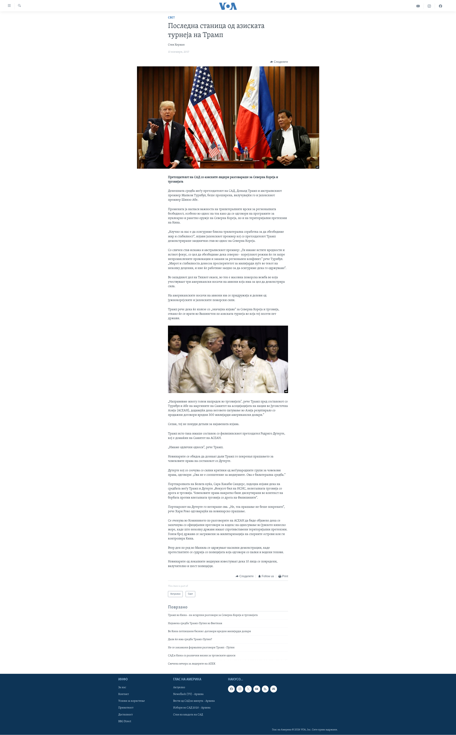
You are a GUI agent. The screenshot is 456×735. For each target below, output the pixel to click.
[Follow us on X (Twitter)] (248, 689)
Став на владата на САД (188, 714)
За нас (122, 687)
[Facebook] (440, 6)
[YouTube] (418, 6)
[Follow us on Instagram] (239, 689)
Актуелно (179, 687)
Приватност (125, 707)
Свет (171, 17)
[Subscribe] (273, 689)
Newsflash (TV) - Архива (188, 694)
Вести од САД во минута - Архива (194, 701)
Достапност (125, 714)
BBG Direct (124, 721)
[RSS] (265, 689)
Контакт (123, 694)
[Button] (279, 62)
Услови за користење (131, 701)
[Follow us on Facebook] (231, 689)
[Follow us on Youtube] (256, 689)
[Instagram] (429, 6)
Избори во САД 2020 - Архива (192, 707)
